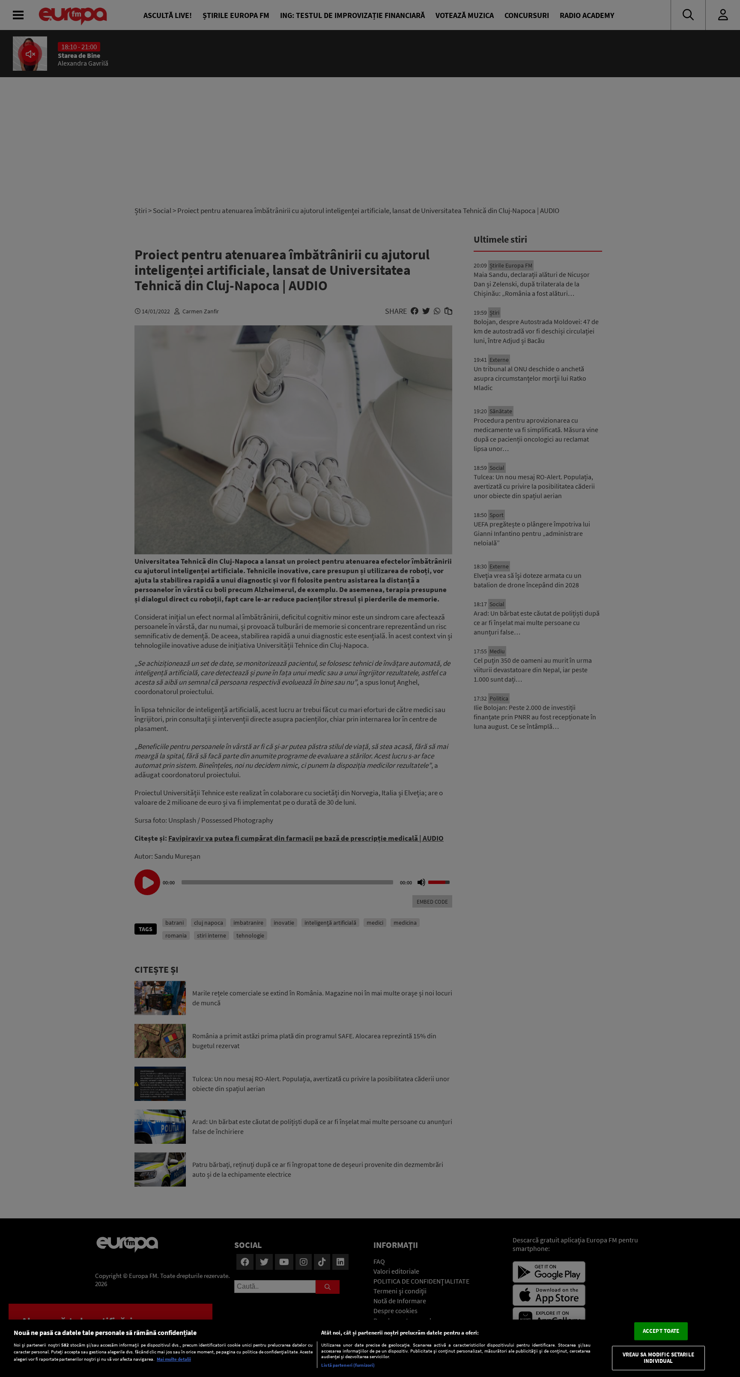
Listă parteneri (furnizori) (348, 1365)
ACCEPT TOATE (661, 1331)
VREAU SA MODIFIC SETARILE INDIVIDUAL (658, 1358)
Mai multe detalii (174, 1359)
